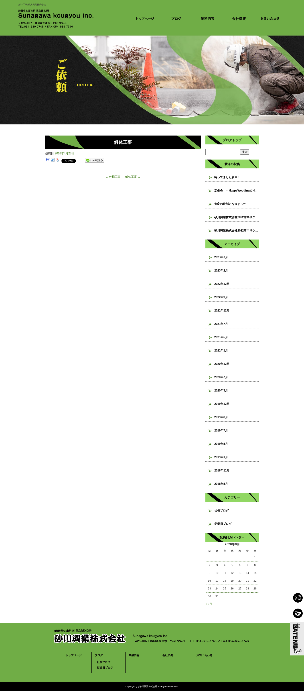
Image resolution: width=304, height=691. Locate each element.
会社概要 (238, 18)
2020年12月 (221, 363)
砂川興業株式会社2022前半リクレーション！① (236, 230)
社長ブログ (221, 510)
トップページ (145, 18)
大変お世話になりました (230, 204)
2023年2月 (221, 270)
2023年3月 (221, 257)
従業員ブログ (223, 523)
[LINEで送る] (94, 160)
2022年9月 (221, 297)
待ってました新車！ (227, 177)
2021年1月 (221, 350)
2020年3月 (221, 390)
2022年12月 (221, 284)
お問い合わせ (270, 18)
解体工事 (133, 176)
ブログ (176, 18)
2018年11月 (221, 470)
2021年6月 (221, 337)
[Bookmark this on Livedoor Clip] (53, 160)
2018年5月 (221, 483)
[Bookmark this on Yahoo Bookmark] (57, 160)
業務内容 (207, 18)
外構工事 (113, 176)
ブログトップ (232, 140)
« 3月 (209, 603)
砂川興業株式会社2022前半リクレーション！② (236, 217)
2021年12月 (221, 310)
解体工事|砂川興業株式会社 (32, 4)
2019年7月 (221, 430)
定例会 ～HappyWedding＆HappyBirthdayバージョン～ (236, 190)
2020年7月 (221, 377)
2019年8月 (221, 417)
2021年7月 (221, 324)
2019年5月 (221, 443)
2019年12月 (221, 403)
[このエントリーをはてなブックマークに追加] (48, 160)
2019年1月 (221, 457)
